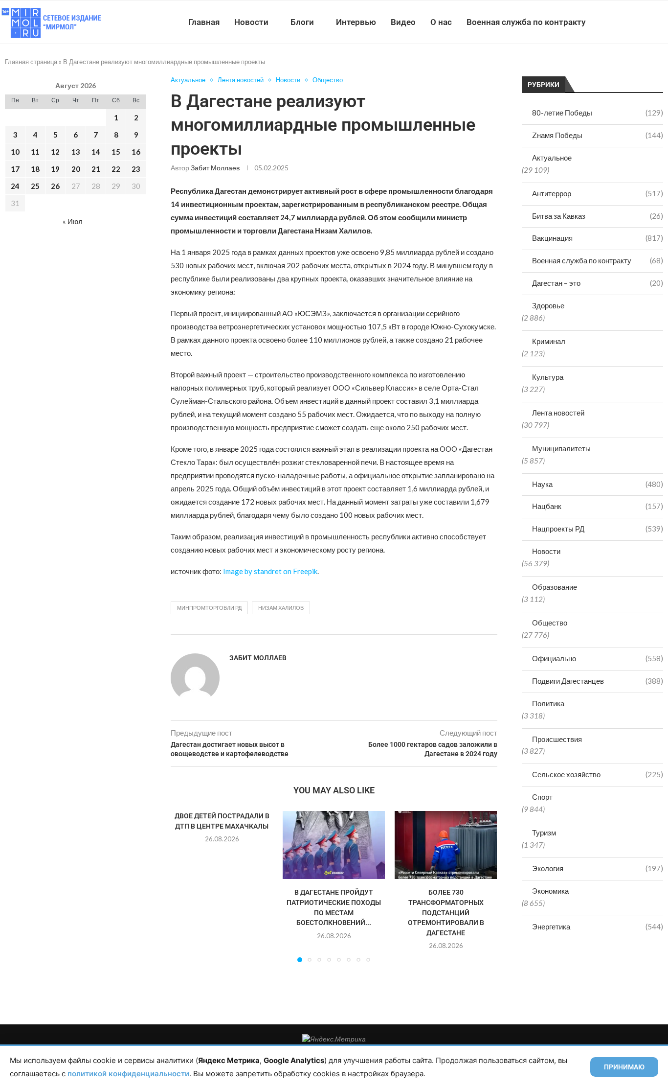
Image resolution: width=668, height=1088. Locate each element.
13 (75, 151)
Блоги (302, 22)
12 (55, 151)
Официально (597, 658)
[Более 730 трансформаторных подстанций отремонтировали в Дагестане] (446, 845)
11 (35, 151)
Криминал (548, 341)
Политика (548, 703)
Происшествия (557, 739)
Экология (597, 868)
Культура (547, 376)
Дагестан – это (597, 282)
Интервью (356, 22)
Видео (403, 22)
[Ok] (648, 22)
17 (15, 168)
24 (15, 186)
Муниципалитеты (561, 448)
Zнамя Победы (597, 135)
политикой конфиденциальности (128, 1073)
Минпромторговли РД (209, 607)
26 (55, 186)
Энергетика (597, 926)
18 (35, 168)
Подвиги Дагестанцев (597, 680)
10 (15, 151)
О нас (441, 22)
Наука (597, 484)
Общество (549, 622)
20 (75, 168)
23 (136, 168)
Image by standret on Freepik (270, 571)
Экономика (550, 890)
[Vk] (627, 22)
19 (55, 168)
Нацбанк (597, 506)
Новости (251, 22)
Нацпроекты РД (597, 528)
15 (115, 151)
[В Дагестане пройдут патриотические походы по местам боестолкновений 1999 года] (334, 845)
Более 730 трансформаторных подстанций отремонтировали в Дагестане (446, 912)
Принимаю (624, 1067)
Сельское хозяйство (597, 774)
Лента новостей (558, 412)
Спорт (542, 796)
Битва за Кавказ (597, 215)
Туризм (544, 832)
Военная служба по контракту (526, 22)
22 (115, 168)
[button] (184, 886)
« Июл (73, 221)
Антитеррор (597, 193)
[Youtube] (617, 22)
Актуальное (552, 157)
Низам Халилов (281, 607)
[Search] (663, 22)
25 (35, 186)
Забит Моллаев (215, 167)
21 (95, 168)
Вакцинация (597, 237)
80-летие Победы (597, 112)
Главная (204, 22)
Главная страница (31, 62)
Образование (554, 586)
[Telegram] (638, 22)
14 (95, 151)
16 (136, 151)
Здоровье (548, 305)
